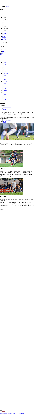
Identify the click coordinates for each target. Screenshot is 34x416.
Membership (3, 36)
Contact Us (3, 38)
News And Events (4, 33)
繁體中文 (6, 6)
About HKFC (4, 37)
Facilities (3, 35)
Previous (2, 209)
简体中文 (9, 6)
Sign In (1, 54)
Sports (3, 34)
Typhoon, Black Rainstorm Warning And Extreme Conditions (16, 413)
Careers (3, 50)
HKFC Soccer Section (15, 176)
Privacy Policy (6, 413)
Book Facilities (4, 39)
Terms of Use (2, 413)
